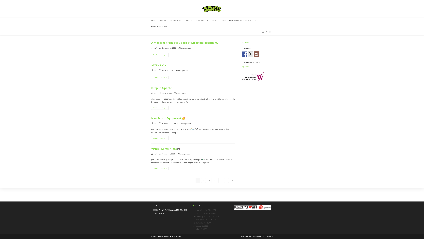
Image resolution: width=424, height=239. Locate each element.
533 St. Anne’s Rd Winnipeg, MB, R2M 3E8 (170, 210)
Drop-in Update (161, 88)
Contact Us (269, 236)
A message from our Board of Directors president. (184, 42)
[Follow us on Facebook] (244, 54)
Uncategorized (185, 48)
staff (155, 48)
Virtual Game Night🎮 (165, 148)
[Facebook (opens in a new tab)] (266, 32)
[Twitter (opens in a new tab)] (263, 32)
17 (226, 180)
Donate (248, 236)
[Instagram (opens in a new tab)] (270, 32)
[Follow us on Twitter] (250, 54)
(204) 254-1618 (159, 213)
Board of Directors (258, 236)
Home (242, 236)
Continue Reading (160, 55)
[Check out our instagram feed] (256, 54)
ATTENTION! (159, 65)
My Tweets (245, 42)
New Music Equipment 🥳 (168, 118)
